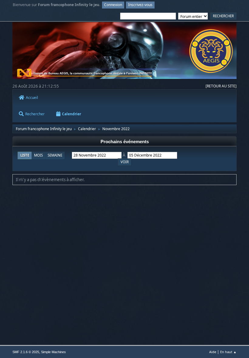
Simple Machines (53, 352)
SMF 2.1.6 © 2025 (25, 352)
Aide (212, 352)
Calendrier (71, 114)
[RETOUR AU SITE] (221, 86)
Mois (38, 155)
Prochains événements (125, 141)
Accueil (32, 97)
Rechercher (35, 114)
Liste (24, 155)
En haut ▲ (228, 352)
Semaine (55, 155)
